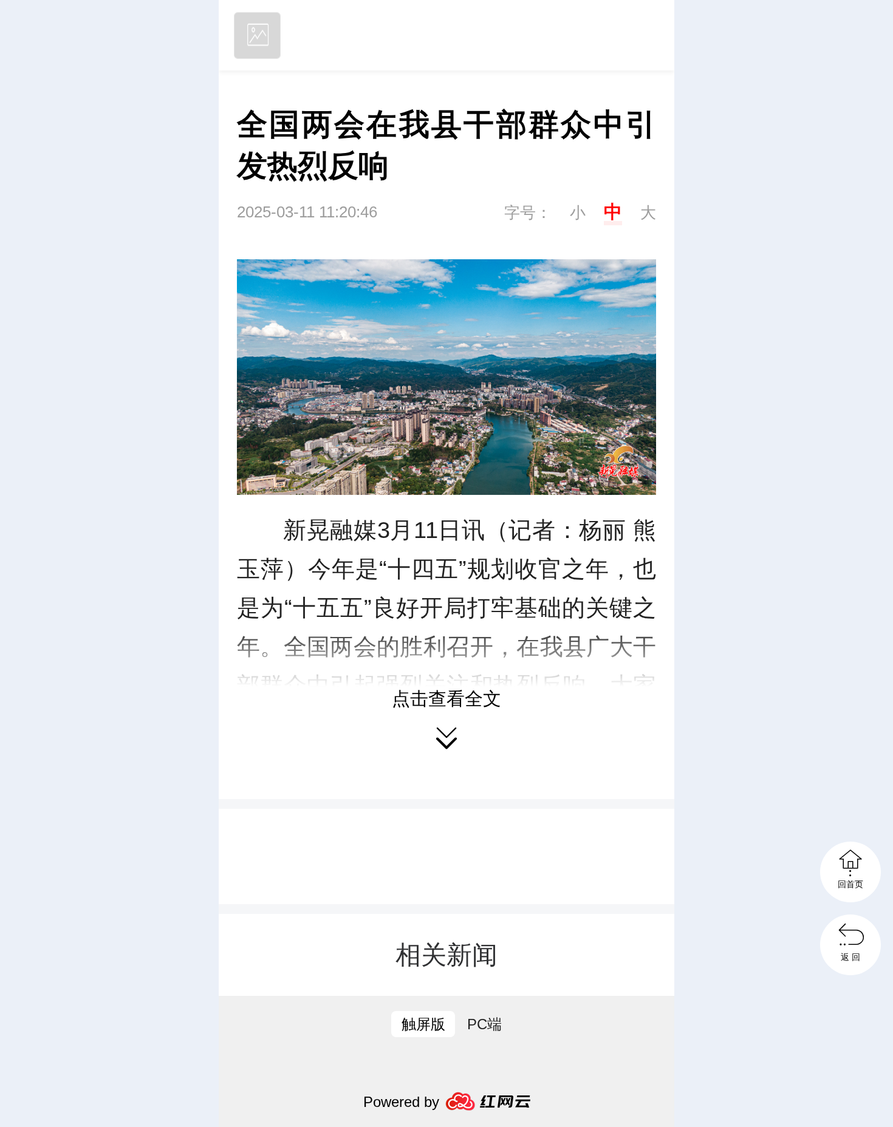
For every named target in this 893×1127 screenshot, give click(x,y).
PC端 (484, 1024)
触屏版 (423, 1024)
